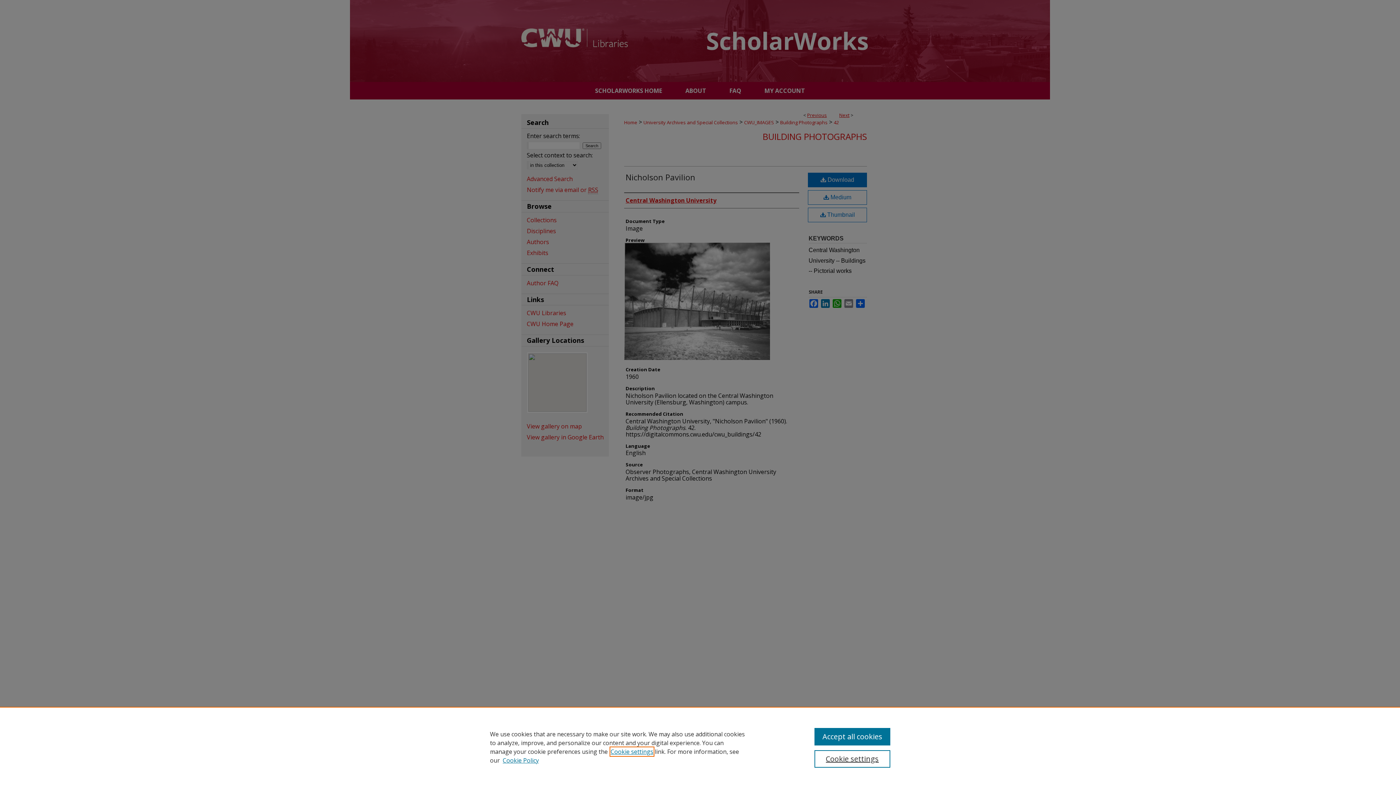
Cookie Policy (521, 760)
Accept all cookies (852, 736)
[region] (700, 747)
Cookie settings (632, 752)
